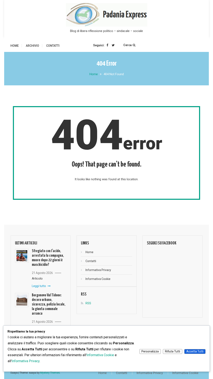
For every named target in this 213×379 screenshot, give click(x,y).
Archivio (32, 45)
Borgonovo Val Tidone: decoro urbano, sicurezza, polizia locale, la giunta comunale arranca (48, 304)
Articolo (37, 278)
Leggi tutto (39, 286)
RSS (88, 303)
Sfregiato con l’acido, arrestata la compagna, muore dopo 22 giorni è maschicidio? (48, 258)
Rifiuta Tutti (172, 351)
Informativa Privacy (98, 270)
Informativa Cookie (97, 279)
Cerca (127, 45)
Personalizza (150, 351)
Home (14, 45)
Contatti (52, 45)
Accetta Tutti (194, 351)
